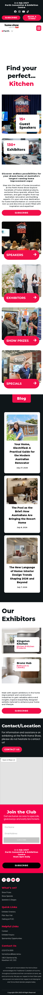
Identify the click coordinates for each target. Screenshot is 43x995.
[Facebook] (15, 11)
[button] (38, 28)
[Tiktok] (28, 11)
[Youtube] (23, 11)
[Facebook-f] (4, 880)
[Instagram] (19, 11)
